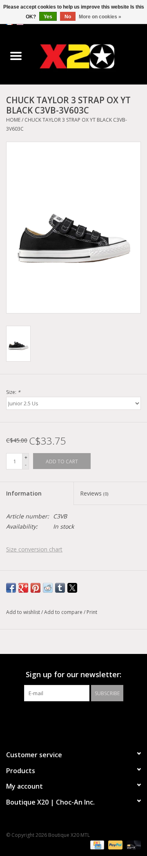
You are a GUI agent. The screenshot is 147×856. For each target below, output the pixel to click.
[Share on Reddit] (48, 588)
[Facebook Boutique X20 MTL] (66, 718)
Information (24, 493)
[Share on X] (72, 588)
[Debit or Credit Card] (132, 844)
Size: (13, 392)
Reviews (94, 493)
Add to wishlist (23, 612)
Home (13, 119)
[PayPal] (114, 844)
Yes (48, 17)
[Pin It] (35, 588)
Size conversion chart (34, 549)
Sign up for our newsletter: (73, 674)
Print (92, 612)
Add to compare (64, 612)
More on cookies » (100, 17)
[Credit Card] (96, 844)
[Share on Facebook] (11, 588)
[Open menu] (16, 55)
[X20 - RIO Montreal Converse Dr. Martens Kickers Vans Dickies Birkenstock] (89, 56)
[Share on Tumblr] (60, 588)
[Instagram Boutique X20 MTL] (80, 718)
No (68, 17)
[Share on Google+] (23, 588)
